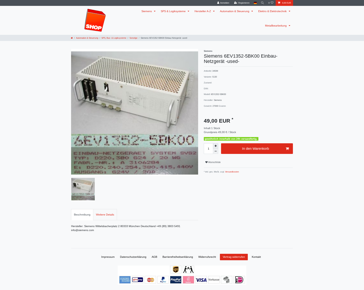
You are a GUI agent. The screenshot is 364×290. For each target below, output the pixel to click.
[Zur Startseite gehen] (72, 38)
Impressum (108, 256)
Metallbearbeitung (276, 25)
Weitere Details (105, 214)
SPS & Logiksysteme (173, 11)
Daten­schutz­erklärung (133, 256)
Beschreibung (82, 214)
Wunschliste (214, 162)
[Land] (255, 3)
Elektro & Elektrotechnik (272, 11)
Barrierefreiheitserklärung (177, 256)
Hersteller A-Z (203, 11)
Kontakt (256, 256)
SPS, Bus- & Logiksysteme (113, 38)
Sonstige (133, 38)
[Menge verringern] (215, 151)
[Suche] (262, 3)
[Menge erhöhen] (215, 146)
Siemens (147, 11)
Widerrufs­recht (207, 256)
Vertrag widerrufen (234, 256)
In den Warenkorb (255, 148)
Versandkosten (231, 172)
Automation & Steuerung (235, 11)
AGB (154, 256)
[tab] (82, 214)
